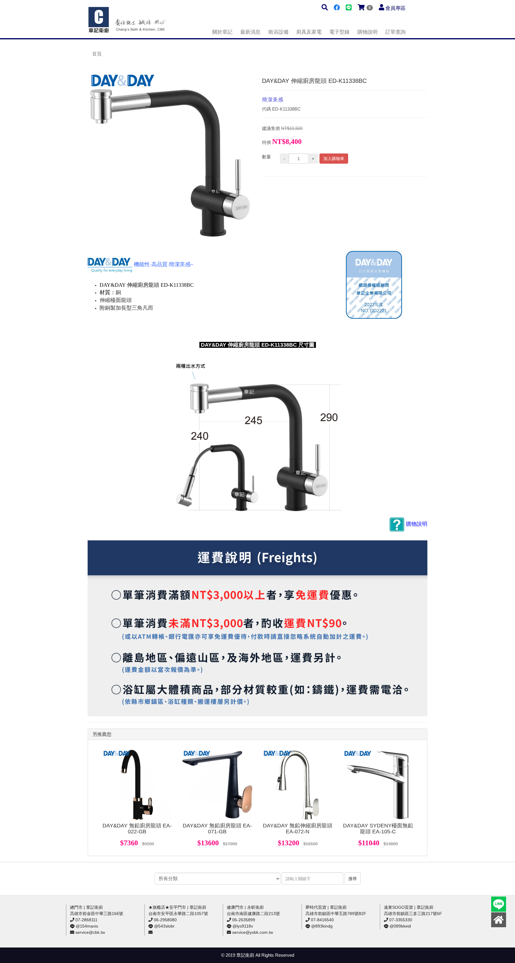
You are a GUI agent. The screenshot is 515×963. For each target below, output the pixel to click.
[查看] (137, 785)
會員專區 (395, 8)
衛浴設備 (278, 32)
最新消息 (250, 32)
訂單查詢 (395, 32)
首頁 (97, 53)
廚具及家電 (309, 32)
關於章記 (222, 32)
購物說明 (367, 32)
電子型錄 (339, 32)
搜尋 (352, 878)
